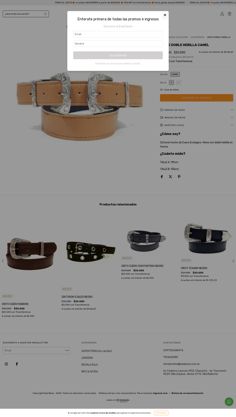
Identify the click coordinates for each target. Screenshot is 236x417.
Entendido (161, 413)
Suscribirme (118, 55)
